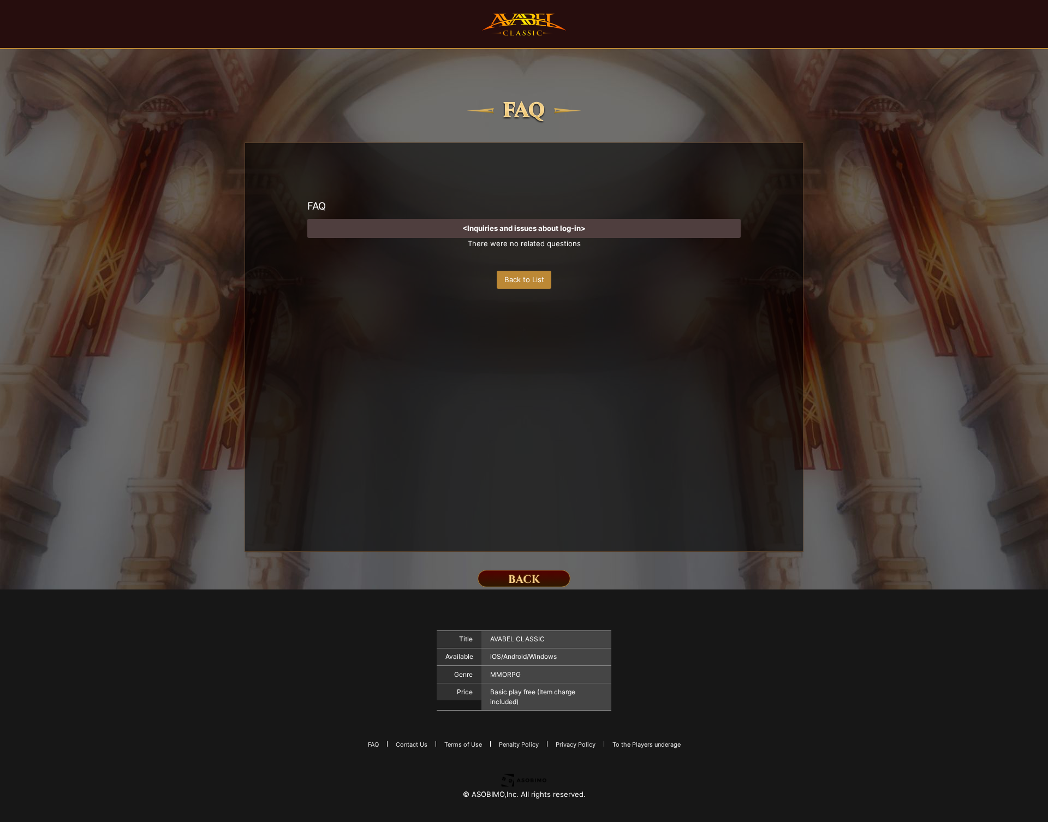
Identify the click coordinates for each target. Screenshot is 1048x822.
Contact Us (411, 744)
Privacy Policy (576, 744)
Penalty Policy (519, 744)
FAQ (373, 744)
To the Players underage (646, 744)
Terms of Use (463, 744)
